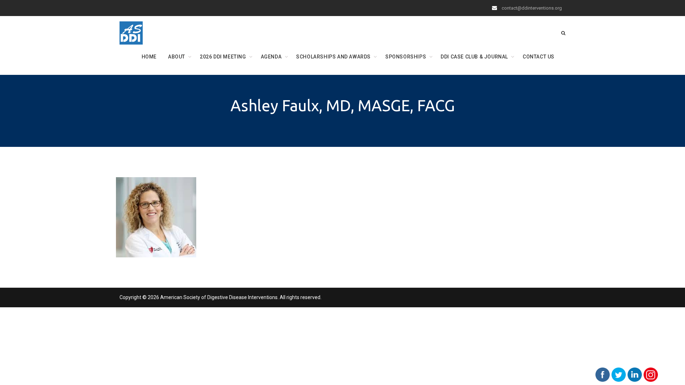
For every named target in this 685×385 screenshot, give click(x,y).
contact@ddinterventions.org (532, 8)
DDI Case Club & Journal (474, 57)
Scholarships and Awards (333, 57)
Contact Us (538, 57)
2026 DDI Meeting (223, 57)
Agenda (271, 57)
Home (149, 57)
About (176, 57)
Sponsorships (405, 57)
